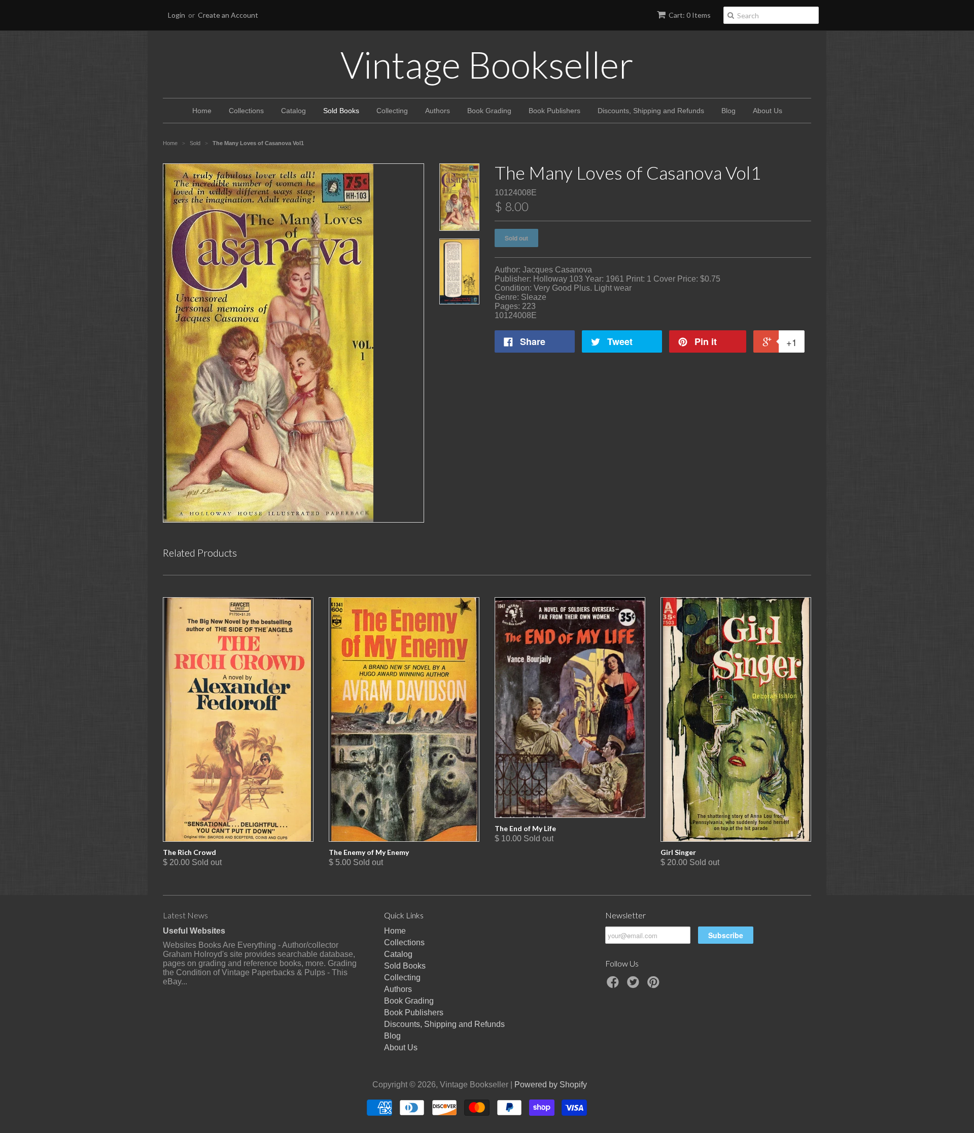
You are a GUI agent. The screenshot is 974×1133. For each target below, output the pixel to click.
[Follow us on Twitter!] (634, 985)
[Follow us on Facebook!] (614, 985)
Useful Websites (194, 930)
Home (202, 111)
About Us (767, 111)
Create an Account (228, 15)
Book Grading (489, 111)
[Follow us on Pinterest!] (655, 985)
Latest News (185, 915)
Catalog (293, 111)
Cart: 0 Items (690, 15)
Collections (246, 111)
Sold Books (341, 111)
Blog (728, 111)
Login (176, 15)
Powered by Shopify (550, 1084)
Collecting (392, 111)
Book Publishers (554, 111)
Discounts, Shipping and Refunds (651, 111)
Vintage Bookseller (487, 64)
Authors (437, 111)
